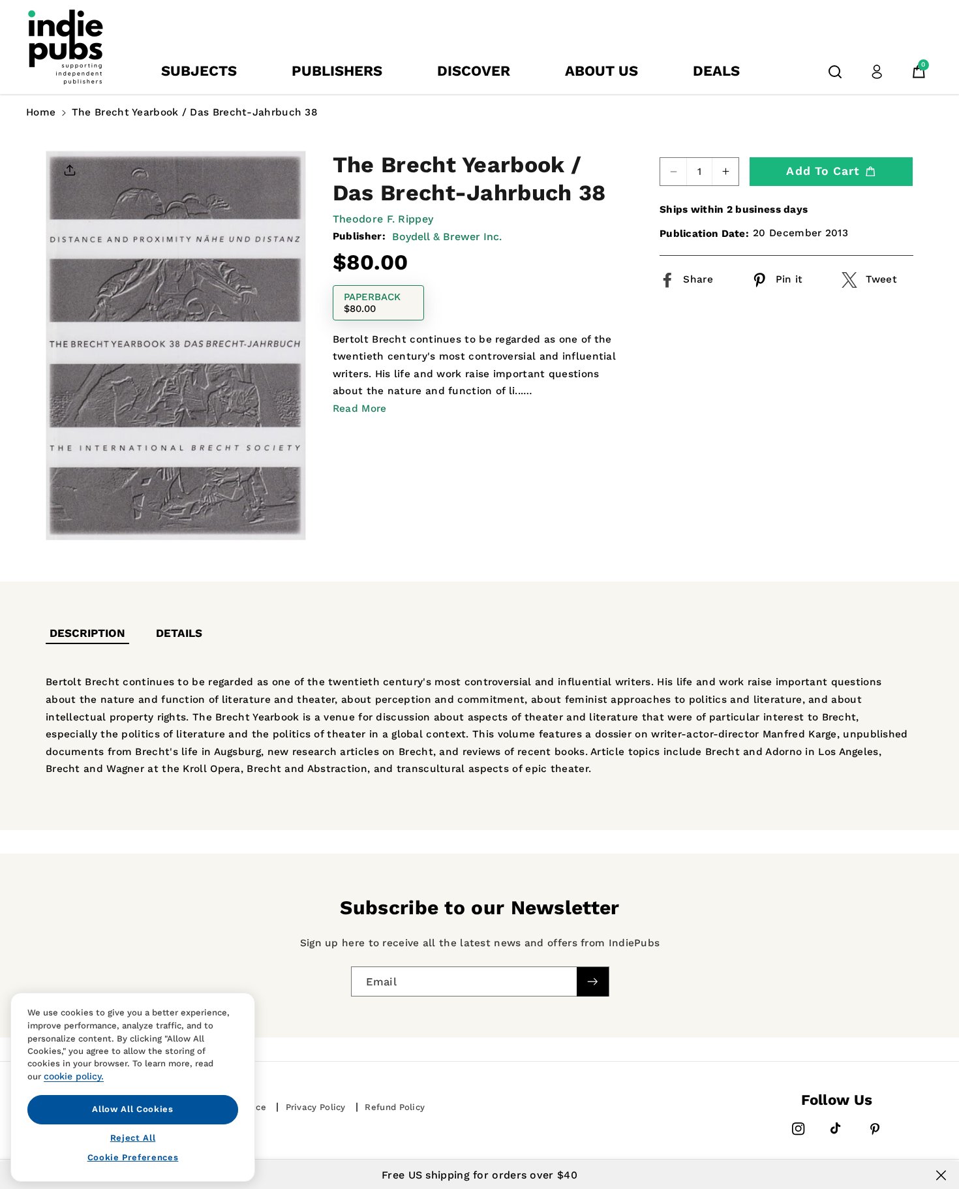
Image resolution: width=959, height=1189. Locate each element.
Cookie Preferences (133, 1157)
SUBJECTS (199, 71)
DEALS (716, 71)
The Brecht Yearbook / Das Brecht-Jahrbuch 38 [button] (195, 112)
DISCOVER (473, 71)
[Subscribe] (592, 981)
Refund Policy (395, 1107)
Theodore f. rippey (383, 219)
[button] (835, 71)
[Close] (941, 1175)
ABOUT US (601, 71)
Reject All (133, 1137)
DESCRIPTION (87, 633)
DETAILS (179, 633)
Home (40, 112)
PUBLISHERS (337, 71)
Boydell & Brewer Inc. (447, 236)
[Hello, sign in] (876, 71)
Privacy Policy (316, 1107)
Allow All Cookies (132, 1109)
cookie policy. (74, 1076)
